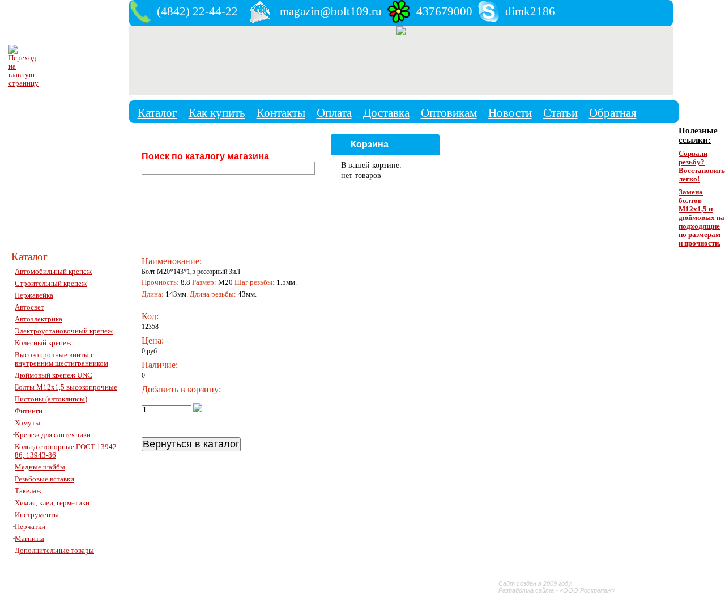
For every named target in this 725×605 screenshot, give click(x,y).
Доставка (386, 113)
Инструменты (37, 515)
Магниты (29, 539)
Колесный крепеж (43, 343)
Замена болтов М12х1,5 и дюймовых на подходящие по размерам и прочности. (701, 217)
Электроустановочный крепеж (64, 331)
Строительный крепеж (51, 283)
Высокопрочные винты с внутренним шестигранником (61, 359)
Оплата (334, 113)
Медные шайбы (40, 467)
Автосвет (29, 307)
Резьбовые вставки (44, 479)
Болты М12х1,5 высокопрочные (66, 387)
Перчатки (30, 527)
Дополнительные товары (54, 551)
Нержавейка (34, 295)
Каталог (157, 113)
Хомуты (27, 423)
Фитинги (28, 411)
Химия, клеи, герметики (52, 503)
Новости (510, 113)
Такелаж (28, 491)
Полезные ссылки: (698, 135)
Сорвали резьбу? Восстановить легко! (702, 166)
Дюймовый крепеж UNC (53, 375)
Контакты (281, 113)
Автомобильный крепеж (53, 272)
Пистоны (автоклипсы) (51, 399)
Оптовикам (449, 113)
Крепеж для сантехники (53, 435)
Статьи (560, 113)
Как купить (217, 113)
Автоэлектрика (38, 319)
